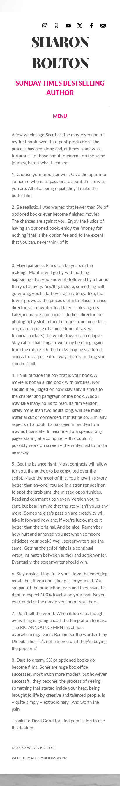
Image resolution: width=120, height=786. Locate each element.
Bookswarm (55, 758)
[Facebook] (91, 25)
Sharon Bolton (60, 64)
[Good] (56, 25)
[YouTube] (68, 25)
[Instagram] (45, 25)
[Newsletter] (103, 25)
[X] (80, 25)
